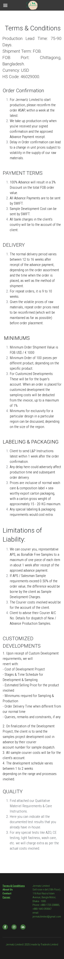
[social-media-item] (5, 927)
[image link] (32, 5)
